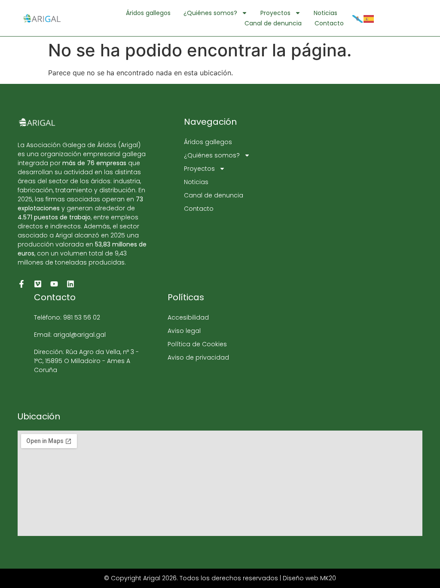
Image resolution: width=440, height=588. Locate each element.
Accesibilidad (188, 317)
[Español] (369, 18)
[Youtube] (54, 284)
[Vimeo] (38, 284)
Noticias (325, 13)
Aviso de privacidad (198, 357)
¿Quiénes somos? (210, 13)
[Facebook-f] (21, 284)
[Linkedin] (70, 284)
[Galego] (358, 18)
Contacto (329, 23)
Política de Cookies (197, 344)
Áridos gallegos (148, 13)
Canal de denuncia (273, 23)
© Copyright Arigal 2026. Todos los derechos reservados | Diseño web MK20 (220, 578)
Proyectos (275, 13)
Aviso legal (184, 330)
